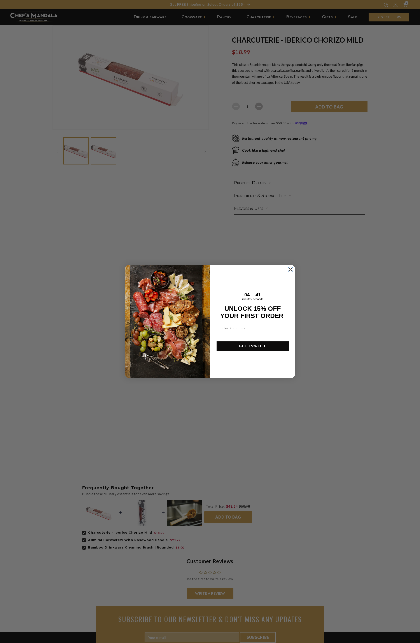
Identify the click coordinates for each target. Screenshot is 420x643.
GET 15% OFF (253, 346)
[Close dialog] (290, 269)
